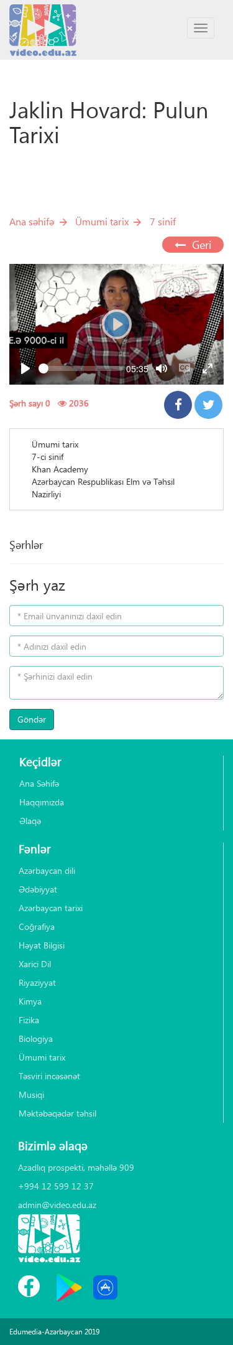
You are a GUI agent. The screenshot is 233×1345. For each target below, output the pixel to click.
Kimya (30, 1001)
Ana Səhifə (39, 783)
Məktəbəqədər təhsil (57, 1113)
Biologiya (36, 1038)
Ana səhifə (31, 221)
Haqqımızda (41, 802)
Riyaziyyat (37, 982)
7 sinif (163, 221)
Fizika (29, 1020)
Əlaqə (30, 821)
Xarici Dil (35, 964)
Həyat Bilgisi (42, 945)
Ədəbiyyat (38, 889)
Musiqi (31, 1094)
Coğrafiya (37, 926)
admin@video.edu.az (57, 1205)
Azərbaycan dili (47, 870)
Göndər (31, 719)
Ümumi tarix (102, 221)
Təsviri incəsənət (49, 1076)
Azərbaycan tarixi (51, 908)
